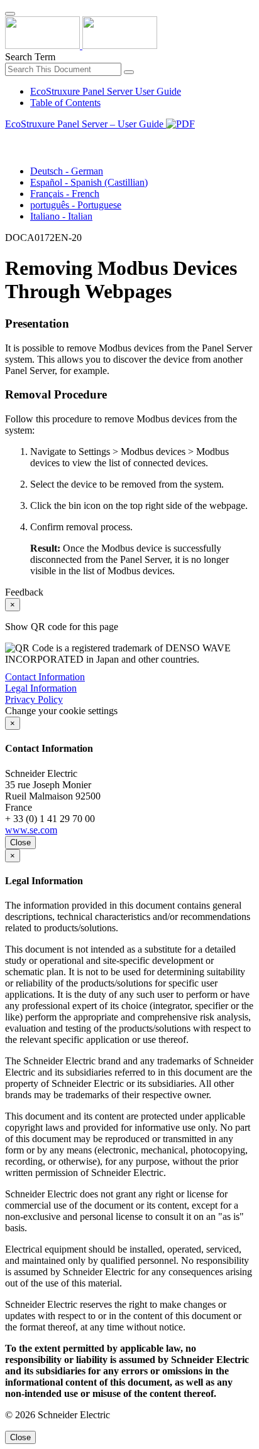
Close (20, 842)
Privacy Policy (34, 699)
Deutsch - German (66, 171)
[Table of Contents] (10, 138)
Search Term (30, 56)
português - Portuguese (75, 205)
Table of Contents (65, 102)
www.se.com (31, 830)
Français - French (64, 193)
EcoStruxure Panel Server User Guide (105, 91)
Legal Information (41, 688)
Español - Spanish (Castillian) (89, 182)
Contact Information (45, 676)
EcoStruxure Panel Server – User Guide (85, 124)
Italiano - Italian (61, 216)
